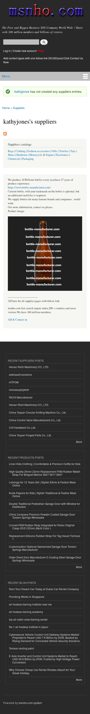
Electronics (62, 155)
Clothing (20, 151)
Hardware (21, 155)
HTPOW (14, 382)
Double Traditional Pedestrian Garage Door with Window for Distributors (44, 505)
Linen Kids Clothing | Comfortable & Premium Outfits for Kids (44, 464)
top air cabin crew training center (28, 619)
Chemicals (14, 159)
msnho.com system (30, 703)
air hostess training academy (26, 612)
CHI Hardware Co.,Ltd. (22, 427)
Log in (7, 51)
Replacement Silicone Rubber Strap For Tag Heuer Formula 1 (44, 537)
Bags (11, 151)
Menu (6, 76)
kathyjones (21, 91)
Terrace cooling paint (21, 648)
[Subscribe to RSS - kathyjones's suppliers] (5, 133)
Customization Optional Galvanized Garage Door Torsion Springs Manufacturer (42, 548)
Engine (50, 155)
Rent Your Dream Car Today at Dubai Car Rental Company (44, 589)
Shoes (11, 155)
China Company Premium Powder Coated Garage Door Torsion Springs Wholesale (42, 515)
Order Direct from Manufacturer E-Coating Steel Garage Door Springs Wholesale (45, 558)
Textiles (63, 151)
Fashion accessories (38, 151)
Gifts (54, 151)
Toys (72, 151)
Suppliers (19, 108)
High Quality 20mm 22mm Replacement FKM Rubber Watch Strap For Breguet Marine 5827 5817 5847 (44, 473)
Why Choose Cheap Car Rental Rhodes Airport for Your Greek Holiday (42, 671)
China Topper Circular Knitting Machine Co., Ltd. (37, 412)
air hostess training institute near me (30, 604)
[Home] (44, 11)
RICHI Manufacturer (21, 397)
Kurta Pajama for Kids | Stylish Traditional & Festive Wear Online (42, 494)
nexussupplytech (19, 389)
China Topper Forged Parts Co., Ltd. (30, 435)
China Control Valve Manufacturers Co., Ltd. (35, 420)
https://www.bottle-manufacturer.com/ (29, 187)
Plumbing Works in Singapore (26, 596)
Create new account (25, 51)
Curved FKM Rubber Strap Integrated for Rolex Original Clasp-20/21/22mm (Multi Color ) (41, 526)
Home (6, 108)
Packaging (28, 159)
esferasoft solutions (20, 374)
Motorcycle (35, 155)
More (79, 442)
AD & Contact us (17, 319)
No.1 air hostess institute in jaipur (28, 627)
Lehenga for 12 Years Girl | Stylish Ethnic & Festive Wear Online (42, 483)
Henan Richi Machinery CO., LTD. (29, 367)
